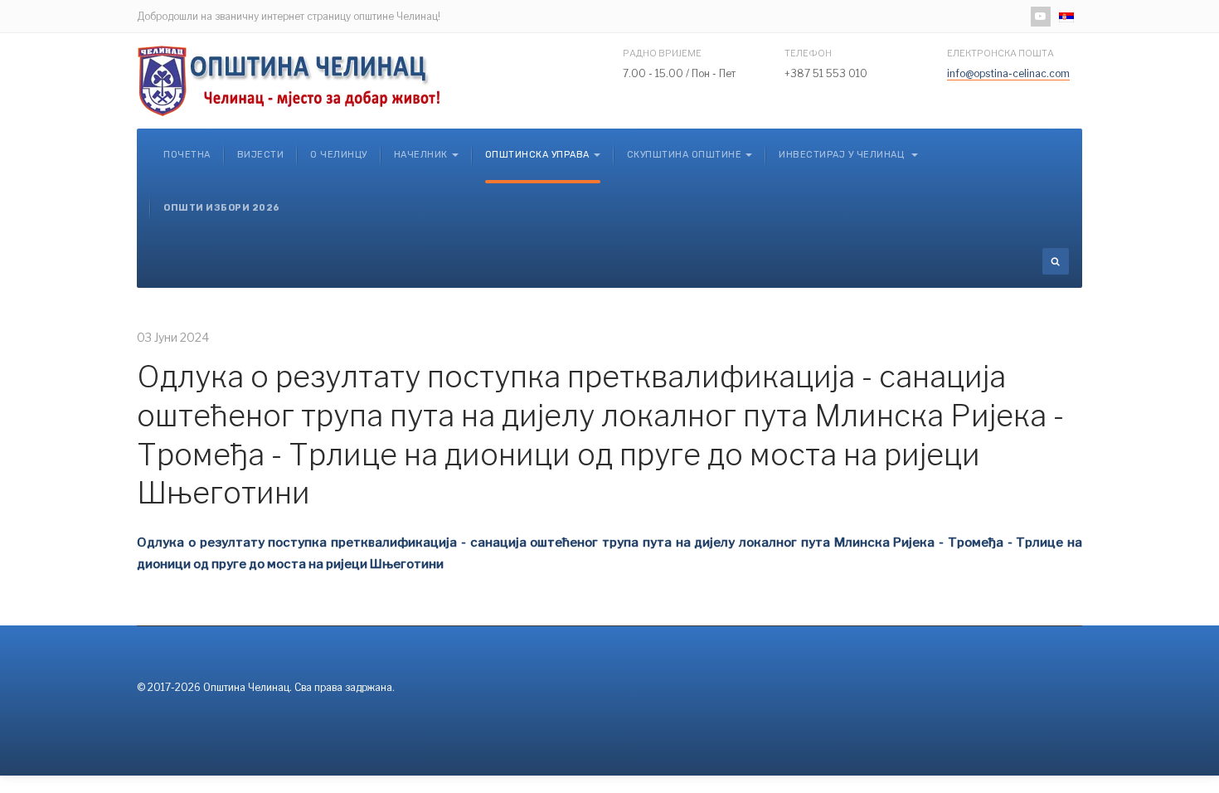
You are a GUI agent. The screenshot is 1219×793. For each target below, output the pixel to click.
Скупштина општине (684, 154)
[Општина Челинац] (290, 81)
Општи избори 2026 (221, 207)
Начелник (421, 154)
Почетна (187, 154)
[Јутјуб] (1041, 17)
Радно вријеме (662, 53)
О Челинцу (338, 154)
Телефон (808, 53)
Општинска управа (537, 154)
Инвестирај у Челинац (843, 154)
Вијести (260, 154)
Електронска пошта (1000, 53)
